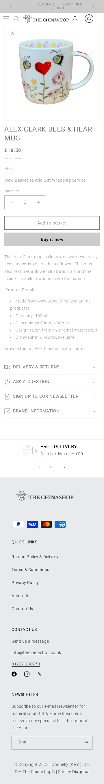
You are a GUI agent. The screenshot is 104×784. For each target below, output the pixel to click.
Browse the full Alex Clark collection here (43, 348)
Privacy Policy (25, 582)
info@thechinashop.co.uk (36, 652)
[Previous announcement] (10, 6)
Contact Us (22, 608)
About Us (20, 595)
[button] (7, 18)
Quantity (11, 191)
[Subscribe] (85, 742)
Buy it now (52, 239)
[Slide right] (64, 466)
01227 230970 (26, 664)
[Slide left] (39, 466)
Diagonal (81, 771)
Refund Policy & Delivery (35, 556)
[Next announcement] (93, 6)
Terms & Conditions (30, 569)
